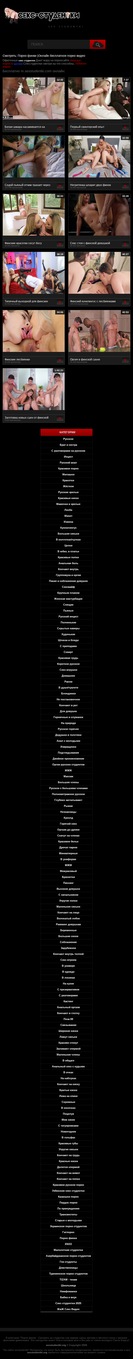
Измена (68, 521)
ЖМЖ (68, 770)
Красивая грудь (68, 657)
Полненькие (68, 622)
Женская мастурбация (68, 598)
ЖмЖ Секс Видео (68, 1309)
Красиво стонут (68, 1042)
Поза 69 (68, 1019)
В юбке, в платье (68, 551)
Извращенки (68, 746)
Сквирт (68, 652)
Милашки (68, 474)
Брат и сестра (68, 444)
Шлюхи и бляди (68, 640)
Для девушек (68, 711)
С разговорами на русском (68, 450)
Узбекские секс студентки (68, 1190)
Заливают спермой (68, 1048)
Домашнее (68, 675)
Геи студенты (68, 1261)
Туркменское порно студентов (68, 1273)
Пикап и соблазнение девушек (68, 580)
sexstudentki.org (56, 1345)
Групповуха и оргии (68, 575)
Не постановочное (68, 699)
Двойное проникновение (68, 758)
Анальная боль (68, 563)
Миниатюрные (68, 853)
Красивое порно (68, 468)
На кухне (68, 983)
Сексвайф (68, 586)
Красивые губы (68, 1143)
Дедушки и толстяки (68, 734)
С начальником (68, 894)
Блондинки (68, 693)
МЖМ (68, 865)
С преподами (68, 646)
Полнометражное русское (68, 794)
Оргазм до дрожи (68, 829)
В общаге (68, 1060)
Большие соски (68, 936)
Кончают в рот (68, 705)
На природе (68, 723)
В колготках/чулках (68, 539)
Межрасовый (68, 871)
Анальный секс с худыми (68, 1066)
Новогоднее (68, 1131)
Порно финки (68, 1238)
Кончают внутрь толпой (68, 953)
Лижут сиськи (68, 1036)
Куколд (68, 817)
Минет (68, 515)
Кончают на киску (68, 1084)
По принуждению (68, 1208)
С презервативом (68, 989)
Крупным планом (68, 592)
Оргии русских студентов (68, 764)
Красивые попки (68, 557)
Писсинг (68, 882)
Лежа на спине (68, 1096)
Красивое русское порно (68, 1184)
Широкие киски (68, 1030)
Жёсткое (68, 486)
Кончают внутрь (68, 569)
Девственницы (68, 1267)
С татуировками (68, 1125)
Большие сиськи (68, 533)
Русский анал (68, 462)
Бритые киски (68, 1090)
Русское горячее (68, 728)
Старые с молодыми (68, 1220)
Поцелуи (68, 1113)
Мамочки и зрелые (68, 504)
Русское (68, 438)
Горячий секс (68, 823)
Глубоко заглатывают (68, 800)
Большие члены (68, 782)
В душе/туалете (68, 687)
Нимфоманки (68, 1291)
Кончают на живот (68, 1172)
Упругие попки (68, 900)
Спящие (68, 604)
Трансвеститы (68, 1214)
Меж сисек (68, 1119)
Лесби (68, 509)
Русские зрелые (68, 492)
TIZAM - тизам (68, 1279)
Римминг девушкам (68, 924)
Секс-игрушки (68, 669)
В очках (68, 1072)
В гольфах (68, 1137)
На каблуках (68, 1078)
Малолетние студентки (68, 1249)
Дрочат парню (68, 847)
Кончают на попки (68, 1178)
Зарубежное (68, 948)
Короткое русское (68, 663)
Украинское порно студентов (68, 1226)
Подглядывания (68, 752)
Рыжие (68, 805)
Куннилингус (68, 527)
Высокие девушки (68, 888)
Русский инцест (68, 616)
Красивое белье (68, 841)
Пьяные (68, 610)
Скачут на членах (68, 835)
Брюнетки (68, 876)
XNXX (68, 1244)
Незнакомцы (68, 811)
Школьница (68, 1285)
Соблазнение (68, 942)
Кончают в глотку (68, 1013)
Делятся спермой (68, 1167)
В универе (68, 965)
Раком (68, 681)
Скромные (68, 1101)
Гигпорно (68, 1232)
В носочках (68, 1107)
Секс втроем (68, 959)
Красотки (68, 480)
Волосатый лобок (68, 918)
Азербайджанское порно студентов (68, 1255)
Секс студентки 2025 (68, 1303)
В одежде (68, 971)
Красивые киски (68, 498)
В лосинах (68, 977)
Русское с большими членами (68, 788)
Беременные (68, 930)
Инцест (68, 456)
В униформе (68, 859)
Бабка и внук (68, 1297)
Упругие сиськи (68, 1149)
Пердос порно (68, 1202)
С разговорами (68, 995)
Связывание (68, 1024)
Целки (68, 545)
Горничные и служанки (68, 717)
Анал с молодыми (68, 740)
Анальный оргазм (68, 1007)
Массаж (68, 776)
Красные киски (68, 1161)
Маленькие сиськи (68, 906)
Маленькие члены (68, 1054)
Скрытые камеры (68, 628)
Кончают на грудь (68, 1155)
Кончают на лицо (68, 912)
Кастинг (68, 1001)
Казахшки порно (68, 1196)
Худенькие (68, 634)
